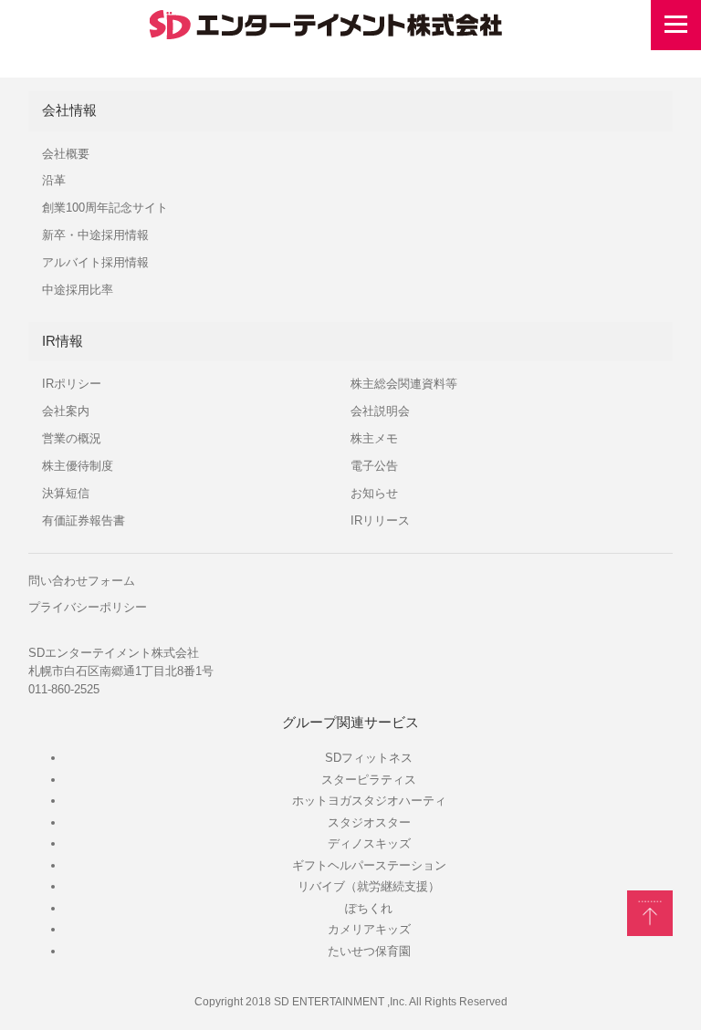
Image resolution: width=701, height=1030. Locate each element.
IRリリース (380, 520)
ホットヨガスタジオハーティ (369, 800)
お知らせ (374, 493)
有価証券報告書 (83, 520)
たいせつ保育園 (369, 951)
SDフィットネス (369, 758)
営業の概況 (71, 438)
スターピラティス (368, 779)
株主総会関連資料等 (403, 383)
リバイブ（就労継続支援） (369, 886)
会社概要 (65, 154)
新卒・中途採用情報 (95, 235)
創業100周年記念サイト (105, 207)
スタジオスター (369, 822)
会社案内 (65, 411)
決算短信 (65, 493)
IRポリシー (71, 383)
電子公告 (374, 466)
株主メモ (374, 438)
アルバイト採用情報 (95, 262)
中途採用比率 (77, 290)
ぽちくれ (368, 908)
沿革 (54, 180)
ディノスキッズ (369, 843)
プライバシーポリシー (87, 607)
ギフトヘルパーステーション (369, 865)
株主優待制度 (77, 466)
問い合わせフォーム (81, 581)
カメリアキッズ (369, 929)
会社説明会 (380, 411)
